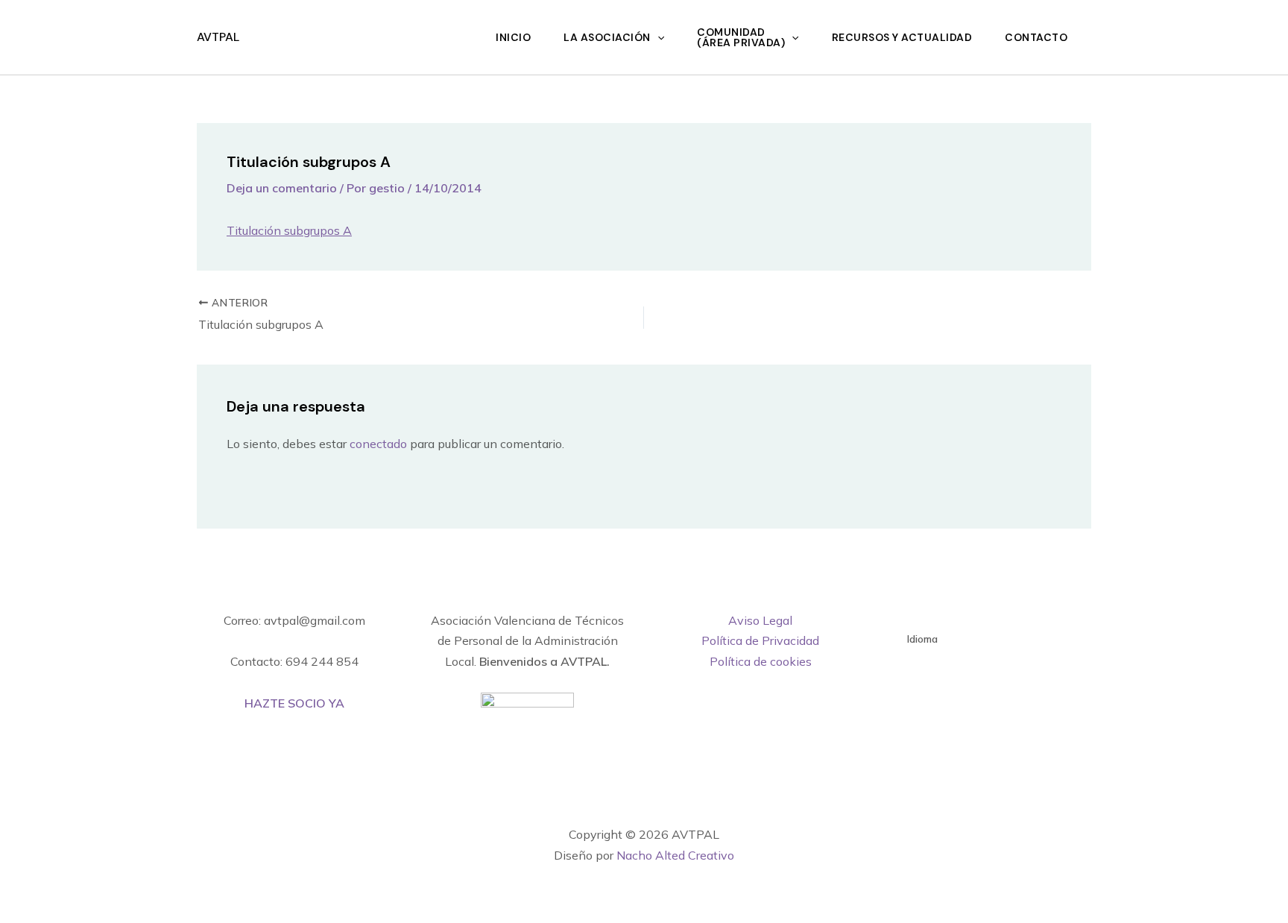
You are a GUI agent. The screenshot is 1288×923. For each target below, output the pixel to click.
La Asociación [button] (607, 37)
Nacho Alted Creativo (675, 855)
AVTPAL (218, 37)
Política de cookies (761, 661)
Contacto (1036, 37)
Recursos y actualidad (902, 37)
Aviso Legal (760, 620)
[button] (657, 37)
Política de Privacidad (760, 640)
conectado (378, 443)
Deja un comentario (282, 187)
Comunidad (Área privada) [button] (741, 37)
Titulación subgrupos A (289, 230)
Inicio (513, 37)
